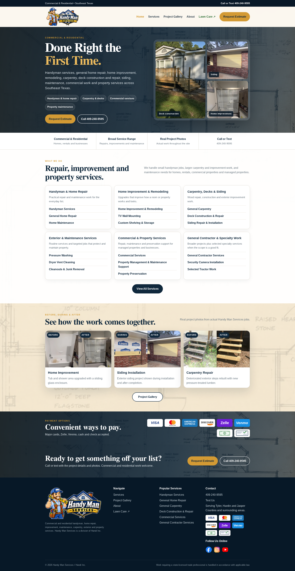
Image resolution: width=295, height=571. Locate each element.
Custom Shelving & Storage (136, 222)
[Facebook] (209, 549)
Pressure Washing (61, 255)
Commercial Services (132, 255)
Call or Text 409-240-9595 (235, 3)
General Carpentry (199, 209)
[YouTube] (225, 549)
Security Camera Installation (205, 262)
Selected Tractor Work (201, 269)
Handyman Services (62, 209)
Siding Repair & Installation (205, 222)
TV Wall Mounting (129, 216)
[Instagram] (217, 549)
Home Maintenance (61, 222)
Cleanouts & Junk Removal (66, 269)
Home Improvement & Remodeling (140, 209)
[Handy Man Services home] (62, 17)
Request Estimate (234, 16)
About (191, 16)
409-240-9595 (214, 494)
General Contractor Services (205, 255)
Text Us (210, 500)
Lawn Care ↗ (207, 16)
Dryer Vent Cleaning (62, 262)
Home (140, 16)
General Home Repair (63, 216)
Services (153, 16)
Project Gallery (173, 16)
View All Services (148, 288)
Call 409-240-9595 (92, 119)
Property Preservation (132, 273)
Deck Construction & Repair (205, 216)
